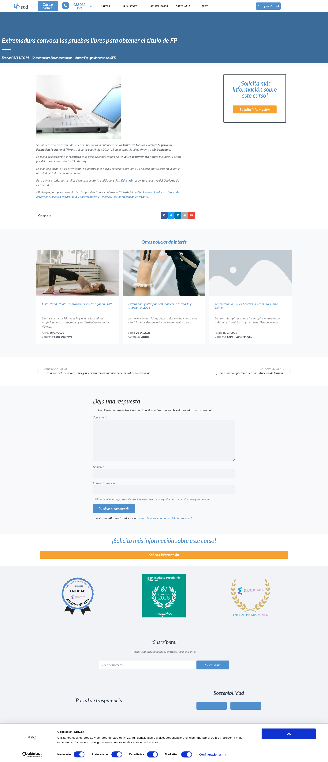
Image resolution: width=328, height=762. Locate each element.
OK (289, 733)
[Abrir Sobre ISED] (192, 5)
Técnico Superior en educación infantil (152, 203)
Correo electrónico (105, 490)
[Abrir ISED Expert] (139, 5)
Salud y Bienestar (239, 343)
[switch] (116, 754)
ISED (255, 343)
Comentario (101, 424)
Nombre (99, 474)
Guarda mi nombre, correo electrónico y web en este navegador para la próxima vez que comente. (157, 506)
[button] (164, 222)
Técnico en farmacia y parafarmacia (97, 203)
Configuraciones (210, 754)
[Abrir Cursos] (112, 5)
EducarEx (138, 187)
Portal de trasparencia (99, 707)
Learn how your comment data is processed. (175, 525)
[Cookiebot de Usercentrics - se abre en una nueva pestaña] (32, 754)
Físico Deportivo (66, 343)
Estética (147, 343)
